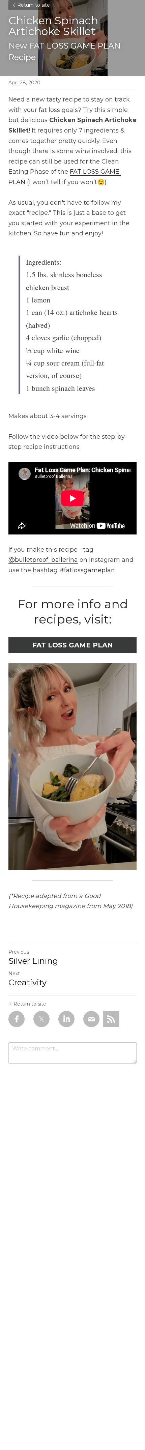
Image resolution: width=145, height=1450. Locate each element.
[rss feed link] (111, 1019)
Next (14, 973)
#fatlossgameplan (87, 570)
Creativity (27, 982)
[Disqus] (72, 1157)
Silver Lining (33, 961)
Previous (18, 952)
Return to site (33, 5)
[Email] (91, 1019)
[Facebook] (16, 1019)
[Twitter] (41, 1019)
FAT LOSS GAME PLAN (72, 645)
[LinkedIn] (66, 1019)
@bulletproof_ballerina (43, 559)
